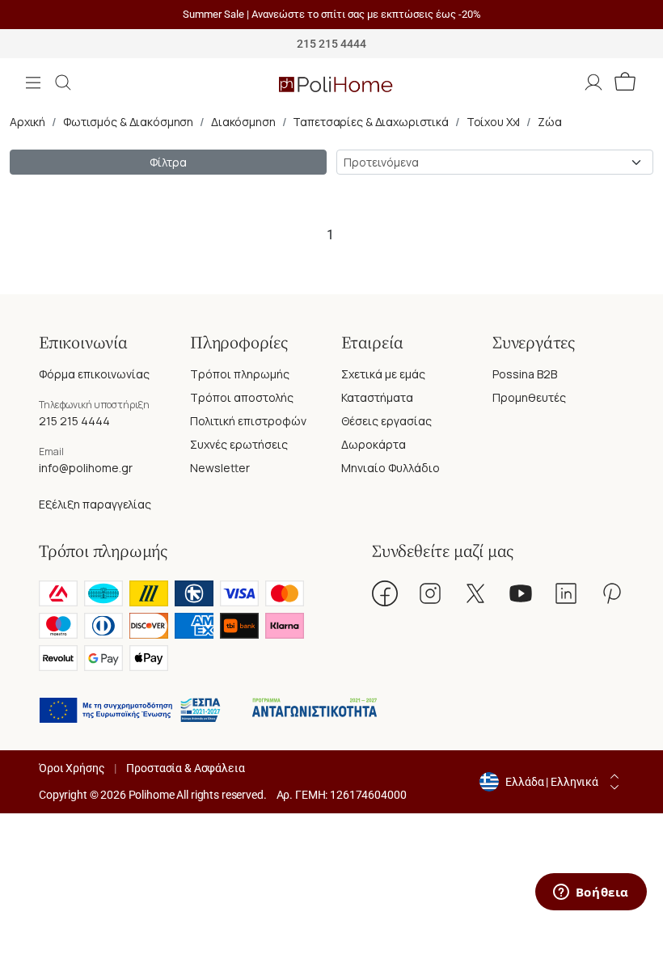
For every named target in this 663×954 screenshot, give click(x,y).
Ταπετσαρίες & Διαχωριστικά (370, 121)
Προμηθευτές (529, 397)
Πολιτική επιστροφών (248, 420)
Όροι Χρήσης (71, 768)
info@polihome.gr (86, 467)
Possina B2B (524, 374)
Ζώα (550, 121)
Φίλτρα (168, 162)
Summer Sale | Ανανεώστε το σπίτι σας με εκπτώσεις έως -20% (332, 14)
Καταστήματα (377, 397)
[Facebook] (385, 593)
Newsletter (220, 467)
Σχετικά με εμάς (383, 374)
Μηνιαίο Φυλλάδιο (390, 467)
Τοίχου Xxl (494, 121)
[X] (475, 593)
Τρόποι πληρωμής (239, 374)
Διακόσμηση (243, 121)
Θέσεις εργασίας (386, 420)
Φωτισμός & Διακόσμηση (128, 121)
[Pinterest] (611, 593)
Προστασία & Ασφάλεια (185, 768)
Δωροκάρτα (373, 444)
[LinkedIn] (566, 593)
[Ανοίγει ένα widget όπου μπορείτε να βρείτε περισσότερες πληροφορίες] (590, 893)
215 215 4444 (74, 420)
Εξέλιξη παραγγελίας (95, 504)
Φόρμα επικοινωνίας (94, 374)
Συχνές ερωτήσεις (239, 444)
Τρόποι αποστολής (241, 397)
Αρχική (27, 121)
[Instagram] (430, 593)
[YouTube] (521, 593)
